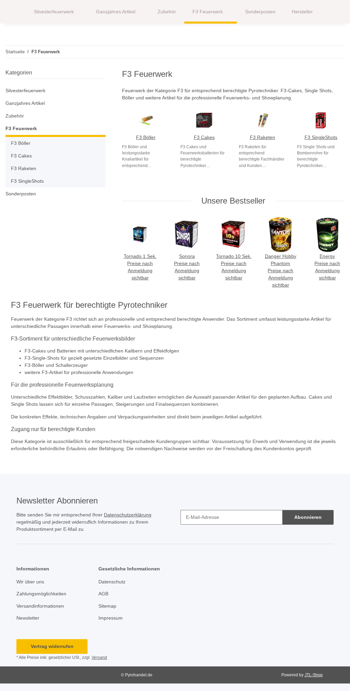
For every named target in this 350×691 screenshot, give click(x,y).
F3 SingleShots (321, 137)
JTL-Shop (314, 675)
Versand (99, 657)
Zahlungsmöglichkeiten (41, 593)
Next (333, 253)
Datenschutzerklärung (127, 514)
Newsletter (27, 618)
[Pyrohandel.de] (15, 12)
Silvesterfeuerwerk (25, 90)
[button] (331, 12)
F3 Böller (146, 137)
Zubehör (14, 116)
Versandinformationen (40, 606)
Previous (134, 253)
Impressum (110, 618)
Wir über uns (30, 581)
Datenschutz (111, 581)
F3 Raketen (262, 137)
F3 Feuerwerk (21, 128)
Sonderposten (20, 193)
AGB (103, 593)
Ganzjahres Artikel (25, 103)
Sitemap (107, 606)
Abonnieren (308, 517)
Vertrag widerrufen (52, 646)
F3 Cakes (204, 137)
